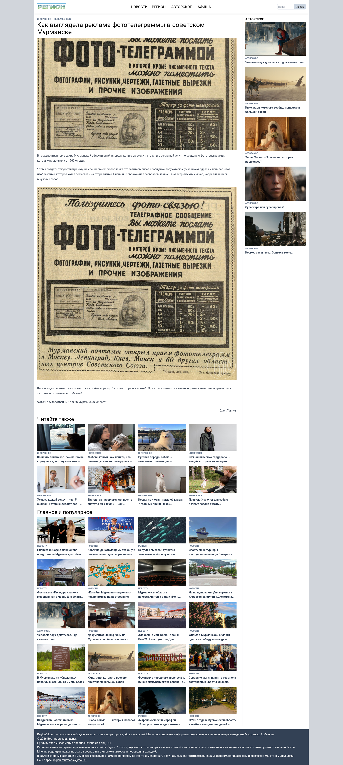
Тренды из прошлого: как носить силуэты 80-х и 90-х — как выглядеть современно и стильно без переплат (111, 502)
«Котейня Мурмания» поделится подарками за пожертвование (109, 594)
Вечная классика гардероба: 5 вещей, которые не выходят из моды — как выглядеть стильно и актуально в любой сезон (212, 459)
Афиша (204, 6)
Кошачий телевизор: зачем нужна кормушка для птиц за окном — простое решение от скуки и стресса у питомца (60, 459)
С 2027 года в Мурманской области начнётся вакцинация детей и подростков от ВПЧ (212, 722)
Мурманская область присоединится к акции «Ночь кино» (158, 594)
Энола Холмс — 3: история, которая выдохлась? (111, 722)
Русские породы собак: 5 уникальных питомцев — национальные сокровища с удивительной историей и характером (156, 459)
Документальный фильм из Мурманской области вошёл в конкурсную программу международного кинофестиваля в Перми (111, 637)
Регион (159, 6)
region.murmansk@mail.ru (69, 760)
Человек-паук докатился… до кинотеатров (57, 637)
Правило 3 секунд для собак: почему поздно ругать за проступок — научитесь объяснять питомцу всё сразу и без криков (209, 502)
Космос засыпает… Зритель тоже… (269, 252)
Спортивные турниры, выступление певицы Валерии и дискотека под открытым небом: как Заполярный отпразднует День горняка (211, 552)
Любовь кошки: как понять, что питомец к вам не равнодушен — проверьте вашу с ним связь (110, 459)
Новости (139, 6)
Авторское (181, 6)
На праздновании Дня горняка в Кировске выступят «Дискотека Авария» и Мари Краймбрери (210, 594)
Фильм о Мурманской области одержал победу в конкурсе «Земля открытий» (209, 637)
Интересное (44, 18)
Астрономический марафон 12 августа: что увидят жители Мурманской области (159, 722)
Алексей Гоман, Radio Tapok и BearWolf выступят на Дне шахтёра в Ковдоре (158, 637)
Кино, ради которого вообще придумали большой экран (107, 680)
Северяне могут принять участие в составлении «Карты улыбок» (212, 680)
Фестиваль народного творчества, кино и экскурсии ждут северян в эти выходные (161, 680)
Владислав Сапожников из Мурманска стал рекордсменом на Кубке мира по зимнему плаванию (60, 722)
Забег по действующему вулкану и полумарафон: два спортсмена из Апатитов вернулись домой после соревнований (111, 552)
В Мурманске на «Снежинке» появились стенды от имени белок (60, 680)
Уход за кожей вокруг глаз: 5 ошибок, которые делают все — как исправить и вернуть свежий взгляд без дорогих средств (59, 502)
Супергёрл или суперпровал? (264, 207)
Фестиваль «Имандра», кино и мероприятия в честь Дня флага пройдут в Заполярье (59, 594)
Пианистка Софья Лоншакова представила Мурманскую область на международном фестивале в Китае (61, 552)
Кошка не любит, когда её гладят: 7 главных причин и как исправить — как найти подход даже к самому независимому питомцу (161, 502)
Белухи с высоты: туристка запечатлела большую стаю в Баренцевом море (157, 552)
